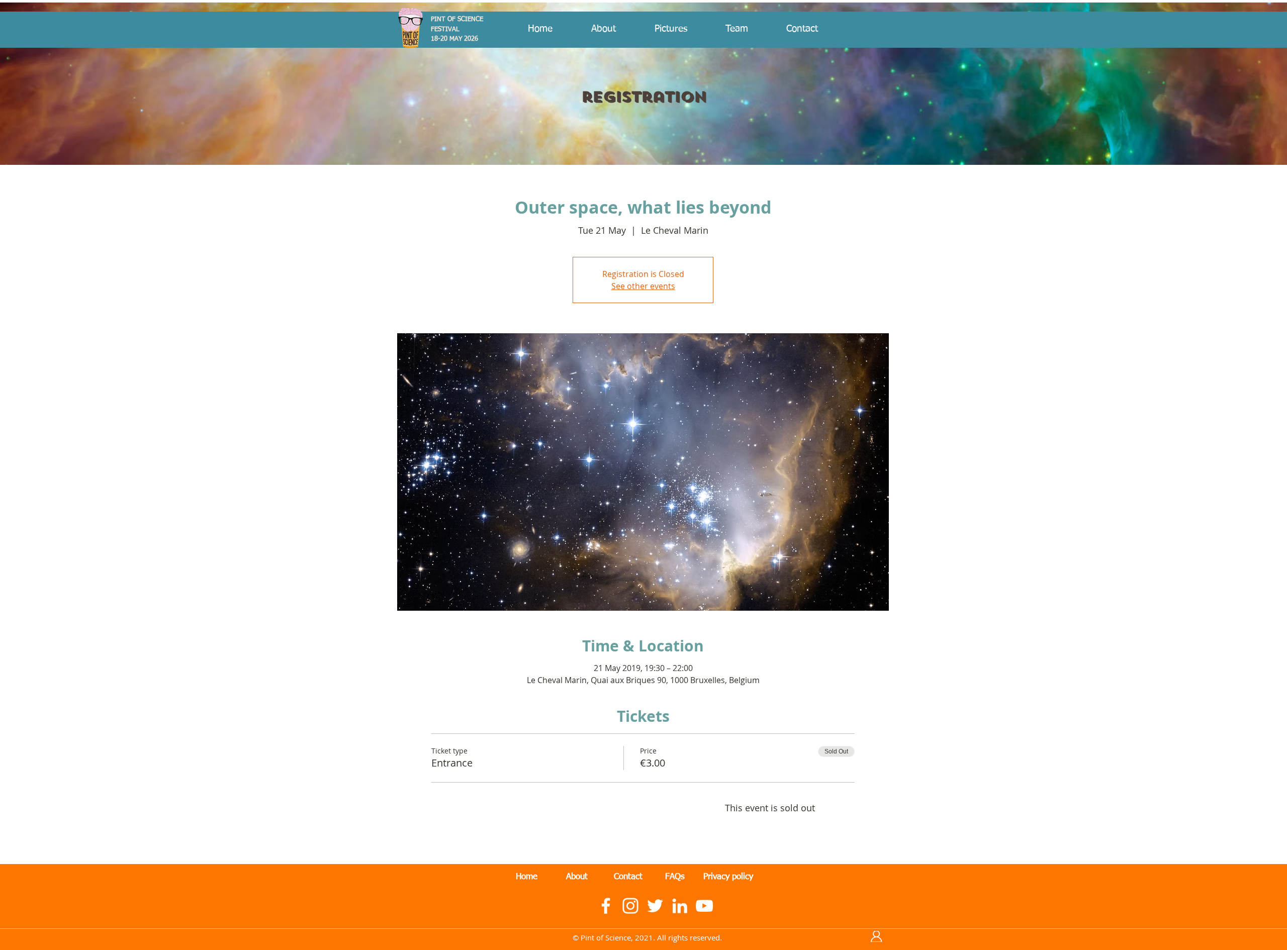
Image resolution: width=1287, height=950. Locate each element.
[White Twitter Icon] (655, 905)
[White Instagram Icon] (630, 905)
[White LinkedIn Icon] (679, 905)
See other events (643, 286)
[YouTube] (704, 905)
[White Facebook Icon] (605, 905)
